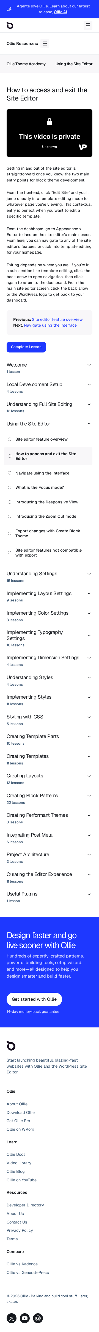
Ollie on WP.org (20, 1129)
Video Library (19, 1162)
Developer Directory (25, 1205)
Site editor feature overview (57, 319)
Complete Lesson (26, 346)
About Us (15, 1213)
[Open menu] (88, 25)
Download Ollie (21, 1112)
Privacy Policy (20, 1230)
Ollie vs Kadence (22, 1263)
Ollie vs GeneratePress (28, 1272)
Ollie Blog (16, 1171)
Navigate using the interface (50, 325)
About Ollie (17, 1103)
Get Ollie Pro (18, 1120)
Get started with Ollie (34, 999)
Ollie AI (60, 11)
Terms (12, 1238)
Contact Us (17, 1222)
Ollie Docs (16, 1154)
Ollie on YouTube (22, 1179)
